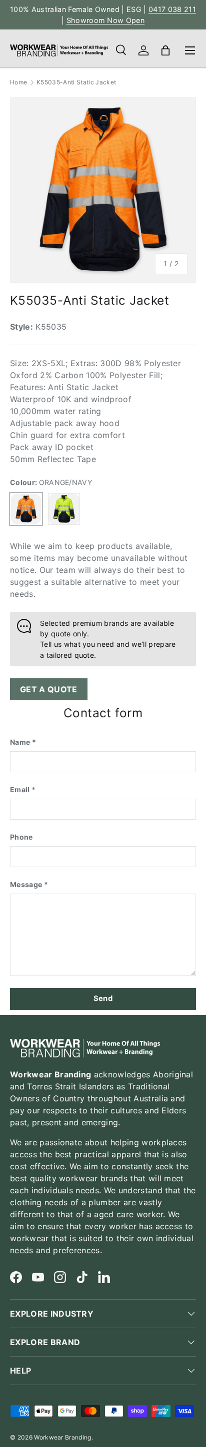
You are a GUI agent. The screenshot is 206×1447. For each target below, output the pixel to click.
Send (103, 998)
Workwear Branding (62, 1437)
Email (20, 789)
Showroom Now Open (105, 20)
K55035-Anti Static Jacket (76, 82)
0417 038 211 (172, 9)
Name (20, 742)
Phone (21, 837)
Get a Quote (49, 689)
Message (26, 884)
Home (18, 82)
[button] (165, 50)
